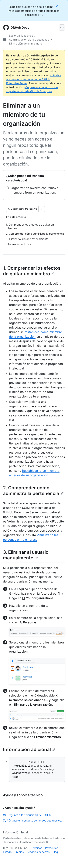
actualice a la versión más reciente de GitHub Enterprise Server (33, 79)
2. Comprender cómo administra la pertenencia (31, 490)
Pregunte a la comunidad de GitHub (29, 815)
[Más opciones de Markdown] (41, 209)
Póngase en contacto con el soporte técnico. (34, 820)
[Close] (57, 6)
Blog (55, 852)
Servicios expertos (38, 852)
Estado (7, 852)
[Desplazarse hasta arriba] (59, 857)
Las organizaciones (21, 35)
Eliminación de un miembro (25, 43)
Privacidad (51, 848)
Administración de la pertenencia (29, 39)
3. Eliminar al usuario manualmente (26, 555)
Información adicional (27, 749)
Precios (19, 852)
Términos (36, 848)
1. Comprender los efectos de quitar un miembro (31, 270)
